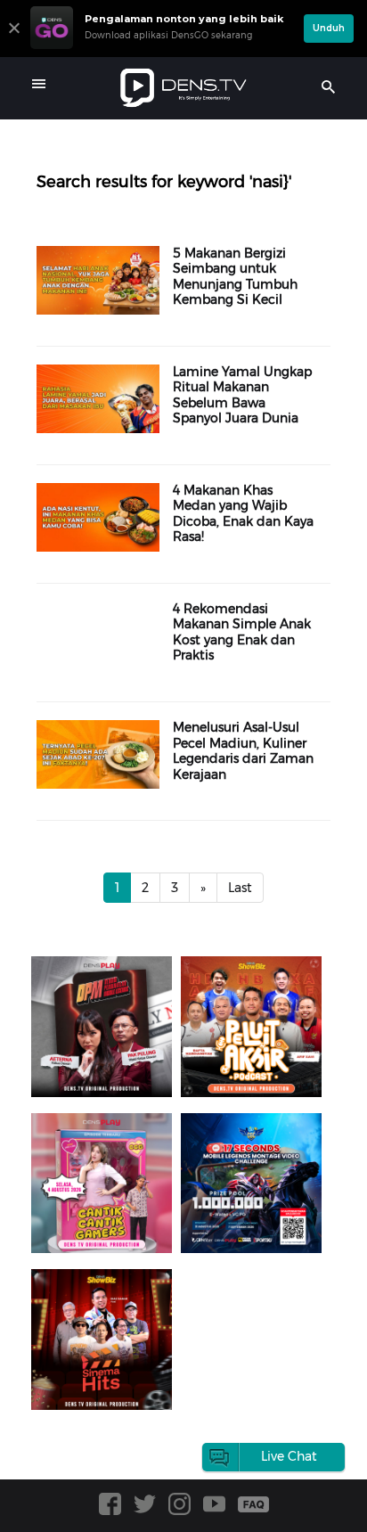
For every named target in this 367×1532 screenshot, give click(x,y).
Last (240, 888)
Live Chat (289, 1456)
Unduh (329, 28)
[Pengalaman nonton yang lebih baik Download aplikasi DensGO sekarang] (162, 49)
